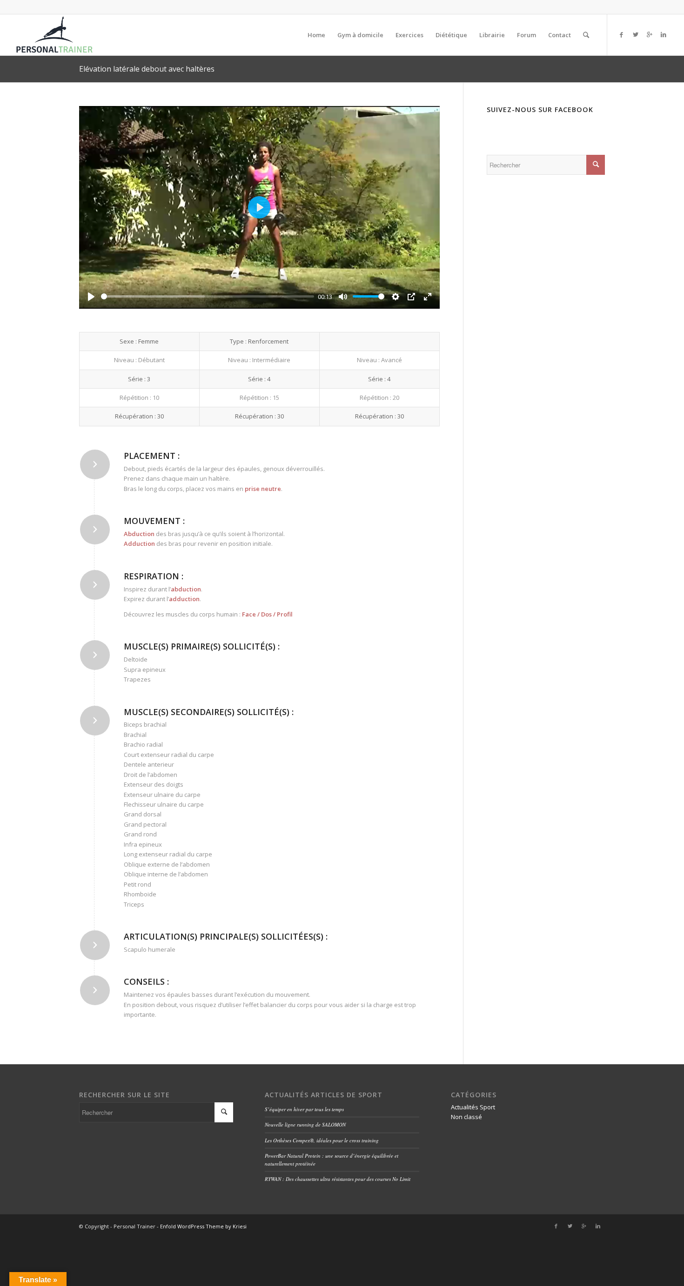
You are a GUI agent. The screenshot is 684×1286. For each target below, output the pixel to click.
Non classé (466, 1117)
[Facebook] (622, 34)
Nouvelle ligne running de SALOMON (305, 1124)
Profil (285, 614)
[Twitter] (636, 34)
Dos (266, 614)
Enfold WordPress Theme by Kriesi (203, 1226)
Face (249, 614)
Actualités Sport (473, 1107)
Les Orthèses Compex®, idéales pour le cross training (322, 1140)
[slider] (207, 296)
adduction (184, 599)
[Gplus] (650, 34)
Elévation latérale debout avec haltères (147, 69)
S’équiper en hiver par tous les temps (304, 1109)
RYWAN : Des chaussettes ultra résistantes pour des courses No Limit (337, 1178)
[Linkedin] (664, 34)
